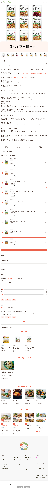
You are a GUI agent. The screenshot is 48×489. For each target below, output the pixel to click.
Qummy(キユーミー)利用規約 (40, 477)
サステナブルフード (17, 459)
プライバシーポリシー (39, 463)
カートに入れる (24, 250)
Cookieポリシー (23, 484)
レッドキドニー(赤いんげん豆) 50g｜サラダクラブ (18, 181)
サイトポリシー (38, 465)
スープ (3, 479)
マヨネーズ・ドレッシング (8, 473)
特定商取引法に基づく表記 (40, 470)
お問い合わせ (26, 471)
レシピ (25, 464)
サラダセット (6, 461)
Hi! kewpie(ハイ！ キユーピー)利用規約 (42, 475)
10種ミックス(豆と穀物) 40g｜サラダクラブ (17, 221)
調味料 (3, 470)
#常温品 (3, 269)
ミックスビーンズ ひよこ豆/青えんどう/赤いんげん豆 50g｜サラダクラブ (22, 191)
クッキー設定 (20, 487)
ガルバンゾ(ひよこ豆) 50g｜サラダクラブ (17, 201)
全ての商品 (4, 457)
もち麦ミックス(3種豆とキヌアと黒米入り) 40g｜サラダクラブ (20, 241)
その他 (5, 475)
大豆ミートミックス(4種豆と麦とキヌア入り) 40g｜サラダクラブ (21, 171)
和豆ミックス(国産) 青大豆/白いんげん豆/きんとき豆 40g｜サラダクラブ (22, 211)
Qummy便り (26, 459)
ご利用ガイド (26, 469)
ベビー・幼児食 (16, 461)
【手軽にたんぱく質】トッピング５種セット (20, 77)
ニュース (25, 461)
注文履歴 (10, 278)
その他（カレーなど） (17, 464)
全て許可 (27, 487)
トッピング (4, 477)
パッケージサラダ (6, 464)
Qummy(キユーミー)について (28, 457)
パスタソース (16, 457)
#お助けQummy (5, 378)
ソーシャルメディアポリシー (40, 468)
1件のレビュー (11, 65)
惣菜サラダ (5, 466)
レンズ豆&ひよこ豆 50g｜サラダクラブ (16, 231)
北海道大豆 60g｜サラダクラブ (15, 162)
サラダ (3, 459)
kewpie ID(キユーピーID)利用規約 (41, 473)
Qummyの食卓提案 (5, 468)
